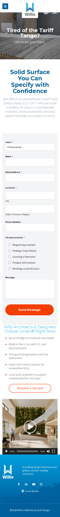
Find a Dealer (31, 491)
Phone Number (13, 221)
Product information (23, 262)
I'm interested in (15, 237)
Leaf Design (43, 510)
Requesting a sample (23, 244)
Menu (5, 6)
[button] (30, 426)
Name (9, 156)
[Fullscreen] (53, 451)
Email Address (13, 172)
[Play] (6, 451)
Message (10, 277)
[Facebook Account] (19, 484)
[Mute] (48, 451)
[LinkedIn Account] (26, 484)
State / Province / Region (17, 214)
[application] (30, 426)
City (7, 201)
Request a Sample (30, 388)
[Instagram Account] (41, 484)
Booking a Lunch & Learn (25, 268)
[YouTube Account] (34, 484)
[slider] (27, 451)
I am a (9, 142)
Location (10, 187)
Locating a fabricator (24, 256)
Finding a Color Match (24, 250)
